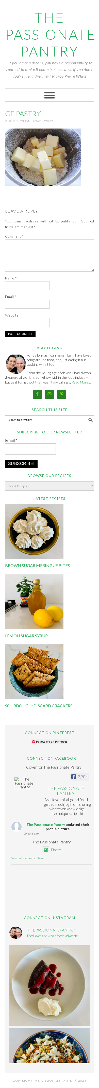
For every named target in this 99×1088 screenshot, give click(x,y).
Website (12, 315)
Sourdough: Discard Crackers (38, 705)
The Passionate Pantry (50, 34)
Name (11, 278)
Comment (14, 236)
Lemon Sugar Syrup (26, 635)
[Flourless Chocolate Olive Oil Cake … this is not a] (49, 985)
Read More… (81, 382)
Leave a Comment (43, 120)
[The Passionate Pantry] (24, 783)
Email (10, 296)
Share (40, 858)
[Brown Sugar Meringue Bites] (34, 557)
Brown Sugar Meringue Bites (37, 565)
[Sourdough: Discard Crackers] (34, 697)
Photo (56, 849)
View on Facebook (21, 858)
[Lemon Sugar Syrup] (34, 627)
